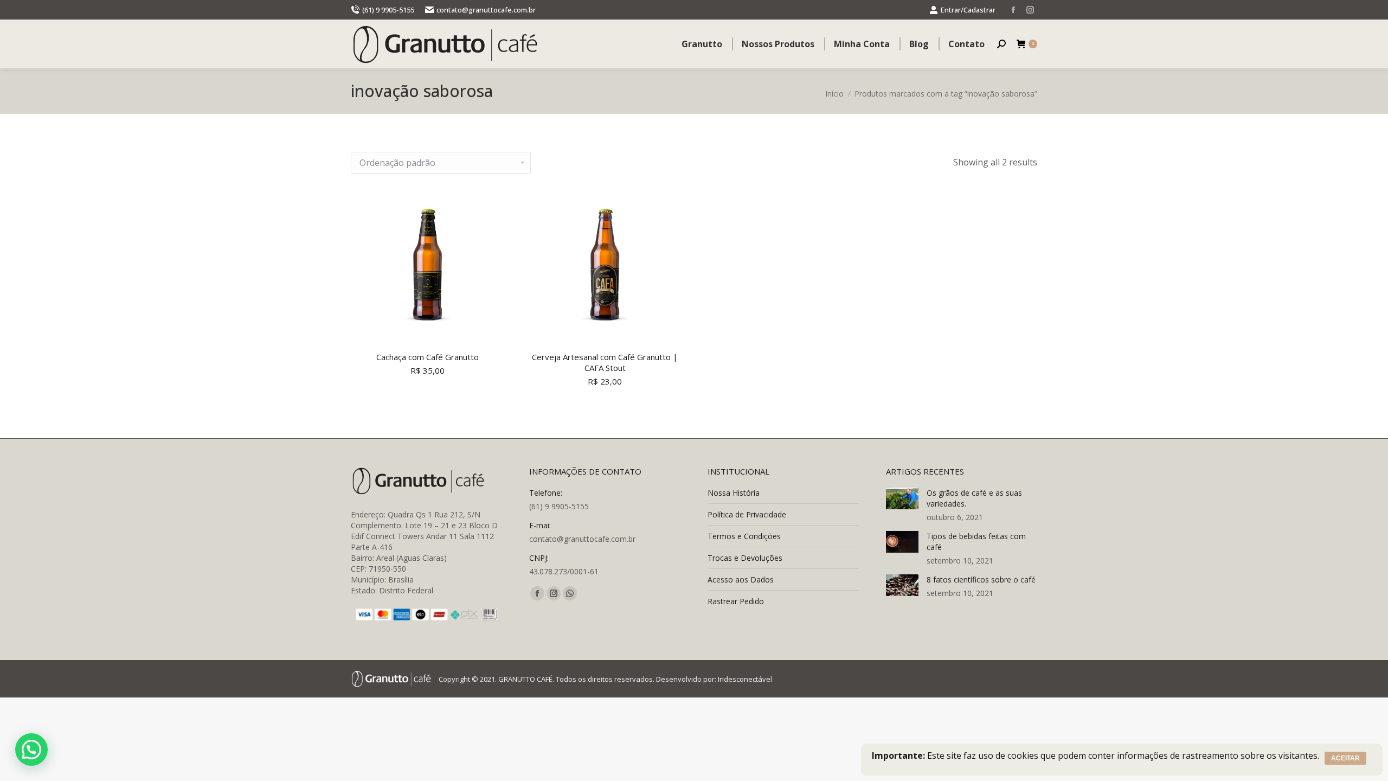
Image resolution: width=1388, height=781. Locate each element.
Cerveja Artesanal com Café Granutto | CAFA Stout (605, 362)
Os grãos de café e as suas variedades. (974, 498)
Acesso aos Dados (741, 579)
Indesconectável (745, 679)
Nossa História (734, 493)
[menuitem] (701, 44)
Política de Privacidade (747, 514)
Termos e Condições (744, 536)
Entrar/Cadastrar (968, 10)
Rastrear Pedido (736, 601)
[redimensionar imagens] (902, 498)
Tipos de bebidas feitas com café (976, 541)
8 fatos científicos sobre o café (981, 579)
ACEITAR (1345, 758)
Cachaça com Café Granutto (427, 356)
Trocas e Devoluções (745, 558)
